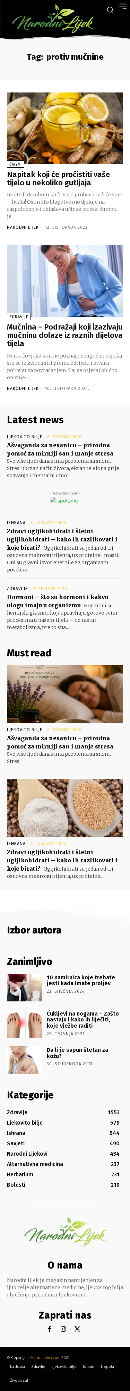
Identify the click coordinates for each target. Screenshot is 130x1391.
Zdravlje (18, 317)
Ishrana (16, 523)
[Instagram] (63, 1329)
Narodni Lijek (23, 227)
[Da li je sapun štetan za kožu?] (24, 1060)
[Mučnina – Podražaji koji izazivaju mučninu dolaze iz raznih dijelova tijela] (65, 281)
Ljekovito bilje (24, 437)
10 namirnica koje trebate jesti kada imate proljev (81, 980)
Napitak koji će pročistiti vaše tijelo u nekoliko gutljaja (58, 178)
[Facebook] (49, 1329)
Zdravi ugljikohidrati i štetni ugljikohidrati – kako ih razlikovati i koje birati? (62, 539)
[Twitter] (77, 1329)
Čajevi (15, 164)
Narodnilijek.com (45, 1357)
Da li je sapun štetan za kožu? (77, 1053)
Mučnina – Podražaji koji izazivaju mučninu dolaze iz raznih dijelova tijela (65, 335)
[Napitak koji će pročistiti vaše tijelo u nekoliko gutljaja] (65, 128)
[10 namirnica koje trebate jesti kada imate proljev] (24, 987)
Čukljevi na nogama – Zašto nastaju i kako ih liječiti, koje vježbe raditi (83, 1019)
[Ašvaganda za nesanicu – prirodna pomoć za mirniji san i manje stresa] (65, 694)
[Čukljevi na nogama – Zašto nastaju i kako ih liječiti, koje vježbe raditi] (24, 1024)
